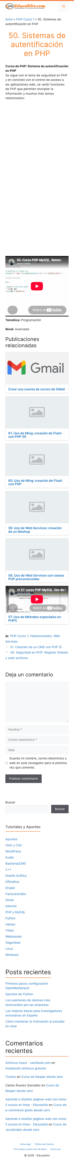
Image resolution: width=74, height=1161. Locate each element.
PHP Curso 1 (25, 19)
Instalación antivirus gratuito (25, 1068)
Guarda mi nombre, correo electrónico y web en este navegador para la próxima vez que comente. (38, 763)
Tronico (10, 1077)
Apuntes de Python (19, 994)
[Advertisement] (37, 142)
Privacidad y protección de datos (30, 1149)
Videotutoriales (41, 636)
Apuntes (11, 839)
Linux (9, 948)
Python (10, 918)
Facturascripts (15, 894)
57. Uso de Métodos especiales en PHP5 (34, 618)
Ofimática (12, 882)
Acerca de (55, 1149)
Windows (12, 955)
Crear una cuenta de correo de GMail (36, 389)
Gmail (9, 900)
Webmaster (13, 936)
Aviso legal (25, 1144)
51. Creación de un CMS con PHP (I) (36, 647)
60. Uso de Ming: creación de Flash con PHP (35, 482)
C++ (8, 869)
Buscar (10, 802)
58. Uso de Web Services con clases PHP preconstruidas (36, 577)
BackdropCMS (15, 863)
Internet (11, 906)
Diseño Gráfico (16, 875)
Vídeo (9, 930)
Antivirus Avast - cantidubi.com (28, 1063)
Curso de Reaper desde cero (42, 1077)
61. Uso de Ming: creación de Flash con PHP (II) (35, 435)
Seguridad (12, 942)
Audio (9, 857)
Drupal (10, 888)
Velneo (10, 924)
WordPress (13, 851)
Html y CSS (13, 845)
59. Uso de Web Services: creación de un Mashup (35, 529)
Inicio (9, 19)
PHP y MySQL (15, 912)
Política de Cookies (44, 1144)
